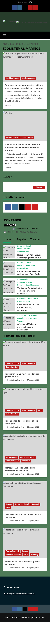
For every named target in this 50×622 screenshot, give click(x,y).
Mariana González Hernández (17, 92)
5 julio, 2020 (35, 92)
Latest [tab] (8, 239)
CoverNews (25, 617)
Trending (20, 321)
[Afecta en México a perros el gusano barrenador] (9, 325)
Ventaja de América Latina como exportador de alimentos (29, 291)
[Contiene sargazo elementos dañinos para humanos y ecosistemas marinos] (25, 67)
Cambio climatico (12, 78)
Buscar (7, 176)
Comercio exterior (24, 282)
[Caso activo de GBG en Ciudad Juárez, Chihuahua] (9, 308)
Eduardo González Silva (15, 380)
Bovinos (20, 299)
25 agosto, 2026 (33, 427)
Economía (35, 285)
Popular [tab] (21, 239)
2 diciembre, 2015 (38, 154)
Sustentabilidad (27, 137)
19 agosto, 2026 (33, 568)
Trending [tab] (35, 239)
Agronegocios (23, 279)
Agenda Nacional (23, 315)
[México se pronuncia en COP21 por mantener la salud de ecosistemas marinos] (25, 126)
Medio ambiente (28, 78)
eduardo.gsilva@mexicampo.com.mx (19, 593)
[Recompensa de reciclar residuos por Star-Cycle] (9, 270)
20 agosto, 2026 (33, 521)
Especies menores (24, 318)
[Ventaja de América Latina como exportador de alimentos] (9, 289)
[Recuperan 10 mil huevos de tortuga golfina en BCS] (9, 256)
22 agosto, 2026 (33, 474)
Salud (33, 265)
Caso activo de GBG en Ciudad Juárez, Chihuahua (28, 307)
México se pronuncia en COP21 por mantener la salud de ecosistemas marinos (22, 147)
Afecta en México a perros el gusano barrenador (26, 327)
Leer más (8, 105)
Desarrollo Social (24, 246)
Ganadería (21, 302)
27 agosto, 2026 (33, 380)
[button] (5, 35)
